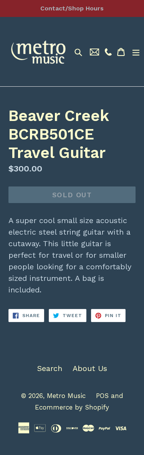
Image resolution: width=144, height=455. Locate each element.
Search (49, 368)
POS (102, 396)
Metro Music (66, 396)
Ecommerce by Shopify (72, 407)
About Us (90, 368)
